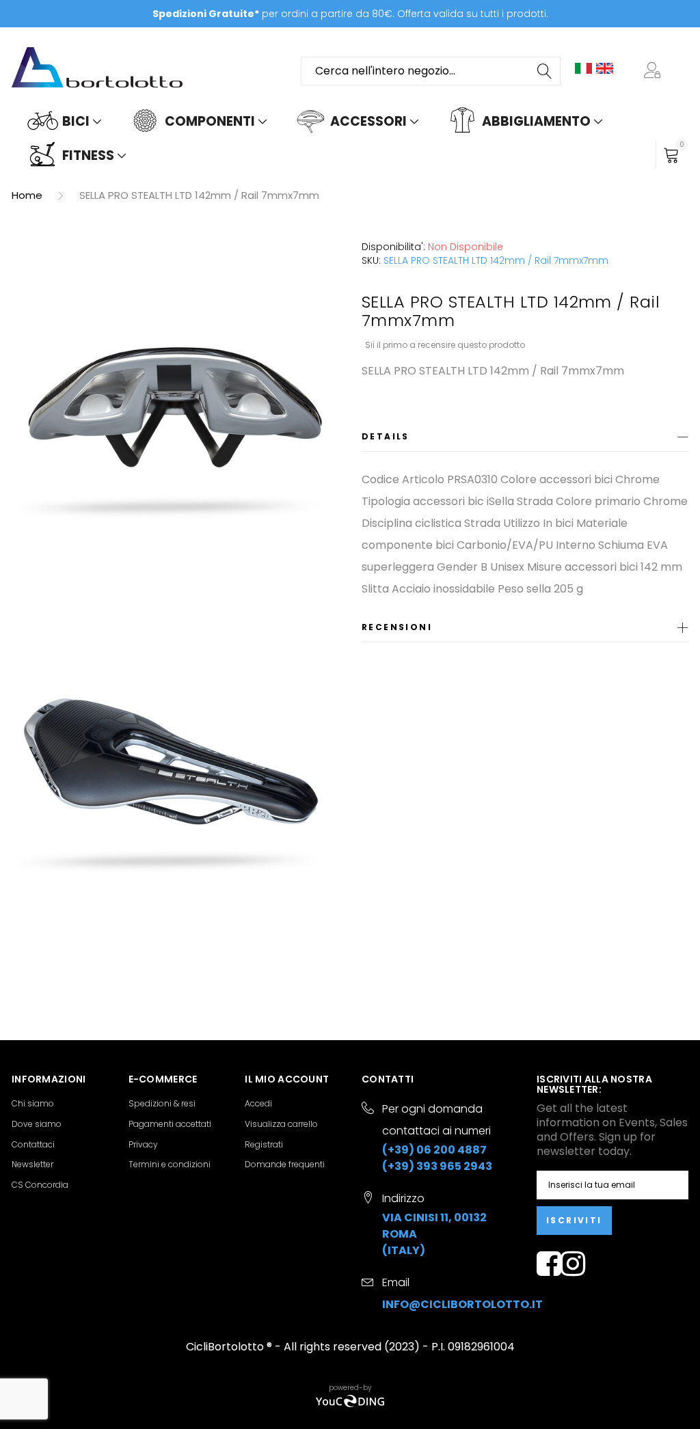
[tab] (525, 439)
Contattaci (33, 1144)
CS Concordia (40, 1184)
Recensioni (397, 627)
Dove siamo (37, 1124)
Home (27, 195)
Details (385, 436)
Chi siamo (33, 1103)
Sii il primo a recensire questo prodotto (445, 344)
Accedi (258, 1103)
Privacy (143, 1144)
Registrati (264, 1144)
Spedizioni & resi (162, 1103)
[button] (655, 71)
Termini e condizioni (170, 1164)
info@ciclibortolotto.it (462, 1304)
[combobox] (431, 71)
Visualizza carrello (281, 1124)
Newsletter (32, 1164)
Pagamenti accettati (170, 1124)
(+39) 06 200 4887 (434, 1150)
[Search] (545, 71)
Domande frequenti (285, 1164)
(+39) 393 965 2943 (437, 1166)
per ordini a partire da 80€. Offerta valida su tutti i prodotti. (350, 14)
